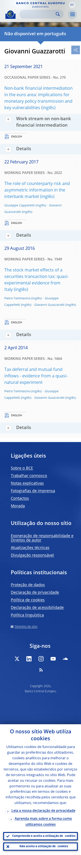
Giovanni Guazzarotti (49, 304)
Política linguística (27, 615)
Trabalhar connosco (29, 476)
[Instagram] (41, 659)
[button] (72, 5)
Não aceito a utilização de (43, 846)
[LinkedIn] (29, 659)
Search (57, 14)
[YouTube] (53, 659)
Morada (18, 506)
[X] (17, 659)
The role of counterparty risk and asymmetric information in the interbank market (37, 190)
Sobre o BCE (22, 468)
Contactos (20, 499)
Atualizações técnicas (30, 548)
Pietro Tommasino (17, 298)
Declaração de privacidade (35, 593)
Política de (28, 600)
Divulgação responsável (32, 555)
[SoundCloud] (65, 659)
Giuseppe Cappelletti (19, 205)
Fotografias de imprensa (33, 491)
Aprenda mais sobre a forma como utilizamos (43, 821)
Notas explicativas (27, 483)
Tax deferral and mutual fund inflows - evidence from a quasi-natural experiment (36, 376)
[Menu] (72, 14)
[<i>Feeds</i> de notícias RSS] (41, 670)
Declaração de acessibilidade (37, 608)
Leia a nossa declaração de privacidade (43, 811)
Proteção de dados (28, 585)
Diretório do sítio (26, 626)
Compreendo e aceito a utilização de (43, 836)
